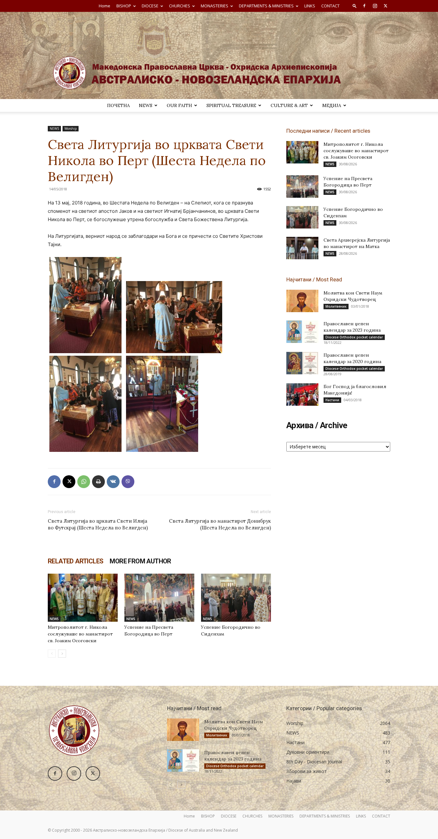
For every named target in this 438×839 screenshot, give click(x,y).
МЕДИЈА (331, 105)
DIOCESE (150, 6)
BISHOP (123, 6)
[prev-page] (52, 654)
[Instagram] (375, 6)
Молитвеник (336, 306)
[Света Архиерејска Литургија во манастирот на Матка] (302, 248)
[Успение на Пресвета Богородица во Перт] (159, 598)
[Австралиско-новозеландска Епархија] (219, 55)
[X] (385, 6)
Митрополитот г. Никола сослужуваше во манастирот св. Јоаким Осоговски (80, 634)
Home (104, 6)
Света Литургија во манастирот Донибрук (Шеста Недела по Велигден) (220, 524)
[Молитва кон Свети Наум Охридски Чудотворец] (302, 301)
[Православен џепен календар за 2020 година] (302, 363)
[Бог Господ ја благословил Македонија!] (302, 394)
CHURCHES (179, 6)
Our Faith (179, 105)
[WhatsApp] (83, 481)
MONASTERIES (214, 6)
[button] (354, 5)
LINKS (309, 6)
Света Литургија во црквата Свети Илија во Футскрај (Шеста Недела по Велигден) (98, 524)
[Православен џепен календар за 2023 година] (302, 331)
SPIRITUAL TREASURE (231, 105)
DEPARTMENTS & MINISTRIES (266, 6)
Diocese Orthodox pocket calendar (354, 337)
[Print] (98, 481)
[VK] (113, 481)
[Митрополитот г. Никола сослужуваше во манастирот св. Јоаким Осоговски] (83, 598)
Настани (332, 400)
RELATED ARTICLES (75, 561)
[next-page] (62, 654)
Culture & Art (289, 105)
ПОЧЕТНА (118, 105)
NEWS (145, 105)
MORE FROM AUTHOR (140, 561)
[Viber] (128, 481)
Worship (70, 128)
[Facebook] (364, 6)
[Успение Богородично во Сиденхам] (236, 598)
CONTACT (330, 6)
